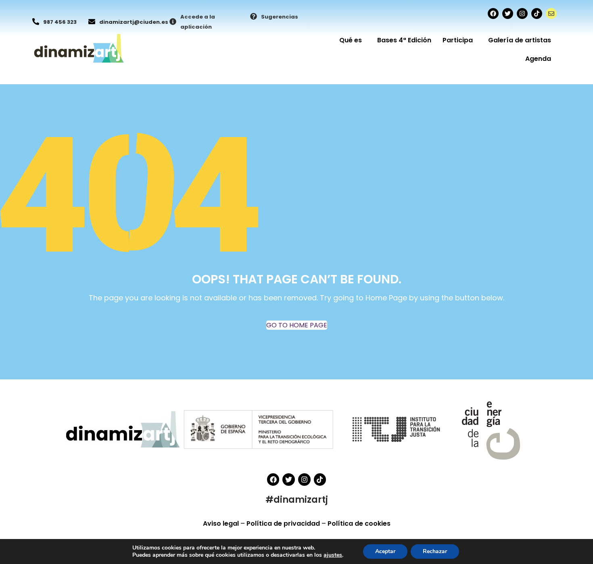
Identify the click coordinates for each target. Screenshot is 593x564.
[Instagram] (522, 13)
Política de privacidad (284, 523)
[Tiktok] (536, 13)
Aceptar (385, 551)
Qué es (350, 40)
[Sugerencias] (253, 17)
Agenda (538, 58)
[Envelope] (551, 13)
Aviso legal (221, 523)
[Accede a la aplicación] (172, 22)
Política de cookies (359, 523)
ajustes (333, 555)
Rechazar (435, 551)
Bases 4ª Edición (404, 40)
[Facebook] (493, 13)
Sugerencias (279, 17)
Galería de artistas (519, 40)
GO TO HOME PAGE (296, 325)
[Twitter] (507, 13)
